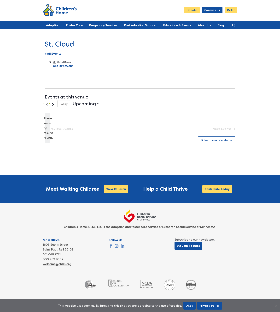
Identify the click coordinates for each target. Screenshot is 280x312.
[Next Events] (53, 105)
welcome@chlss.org (57, 264)
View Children (116, 189)
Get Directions (63, 66)
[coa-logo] (118, 286)
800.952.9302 (53, 259)
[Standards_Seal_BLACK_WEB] (90, 289)
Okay (189, 305)
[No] (276, 305)
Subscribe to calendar (214, 140)
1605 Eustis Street (55, 245)
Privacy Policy (209, 305)
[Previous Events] (47, 105)
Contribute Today (217, 189)
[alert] (47, 128)
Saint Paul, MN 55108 (58, 249)
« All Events (53, 54)
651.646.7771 (52, 254)
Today (64, 104)
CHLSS (60, 10)
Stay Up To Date (188, 246)
